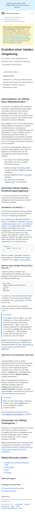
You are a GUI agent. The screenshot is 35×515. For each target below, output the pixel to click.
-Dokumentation (22, 260)
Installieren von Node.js (12, 207)
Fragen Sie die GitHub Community (13, 488)
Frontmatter (27, 175)
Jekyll (26, 113)
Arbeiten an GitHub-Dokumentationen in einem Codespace (17, 449)
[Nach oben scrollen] (31, 511)
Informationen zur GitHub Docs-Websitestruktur (15, 100)
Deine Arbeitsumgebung (11, 19)
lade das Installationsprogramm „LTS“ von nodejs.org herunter (17, 224)
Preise (18, 506)
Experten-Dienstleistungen (9, 508)
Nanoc (8, 118)
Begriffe (27, 504)
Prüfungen (8, 472)
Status (13, 506)
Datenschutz (5, 506)
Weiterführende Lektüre (14, 457)
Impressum (18, 504)
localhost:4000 (19, 300)
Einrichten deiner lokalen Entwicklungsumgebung (14, 189)
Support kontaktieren (9, 491)
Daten (6, 470)
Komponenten (9, 467)
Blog (20, 508)
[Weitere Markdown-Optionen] (20, 71)
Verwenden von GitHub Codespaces (14, 421)
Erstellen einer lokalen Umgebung (14, 21)
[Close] (29, 3)
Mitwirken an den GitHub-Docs (13, 17)
